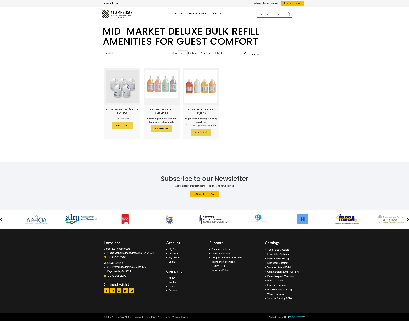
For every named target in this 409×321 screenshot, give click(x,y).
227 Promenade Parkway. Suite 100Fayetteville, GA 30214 (126, 269)
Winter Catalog (275, 293)
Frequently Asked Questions (227, 257)
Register (108, 3)
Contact (173, 281)
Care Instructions (221, 249)
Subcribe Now (204, 193)
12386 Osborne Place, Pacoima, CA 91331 (130, 252)
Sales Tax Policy (220, 269)
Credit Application (221, 253)
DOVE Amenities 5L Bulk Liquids (122, 111)
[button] (1, 219)
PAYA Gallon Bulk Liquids (201, 111)
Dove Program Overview (281, 276)
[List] (257, 53)
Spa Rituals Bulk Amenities (161, 111)
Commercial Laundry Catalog (283, 271)
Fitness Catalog (275, 280)
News (172, 286)
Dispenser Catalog (277, 262)
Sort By (205, 53)
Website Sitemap (180, 317)
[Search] (288, 14)
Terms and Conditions (223, 261)
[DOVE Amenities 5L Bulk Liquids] (122, 86)
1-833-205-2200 (116, 256)
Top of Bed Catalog (278, 249)
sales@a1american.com (266, 3)
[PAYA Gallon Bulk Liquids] (200, 86)
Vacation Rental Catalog (280, 267)
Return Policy (219, 265)
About (172, 277)
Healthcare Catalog (278, 258)
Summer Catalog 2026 (279, 298)
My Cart (173, 249)
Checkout (174, 253)
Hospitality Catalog (278, 253)
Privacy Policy (164, 317)
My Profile (174, 257)
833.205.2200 (294, 3)
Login (116, 3)
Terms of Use (150, 317)
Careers (173, 290)
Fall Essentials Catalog (279, 289)
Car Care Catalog (276, 284)
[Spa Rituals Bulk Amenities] (161, 84)
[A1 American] (117, 14)
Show (175, 52)
